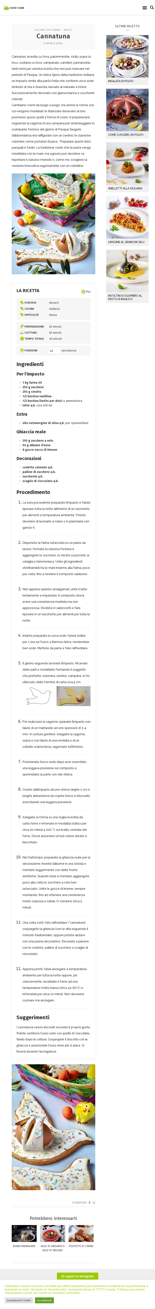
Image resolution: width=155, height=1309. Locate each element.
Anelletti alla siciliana (125, 188)
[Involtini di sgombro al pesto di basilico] (127, 271)
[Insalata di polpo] (127, 56)
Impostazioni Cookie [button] (19, 1300)
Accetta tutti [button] (44, 1300)
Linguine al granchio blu (126, 242)
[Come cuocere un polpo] (127, 110)
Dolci (68, 29)
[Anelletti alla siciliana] (127, 163)
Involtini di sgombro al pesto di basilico (125, 297)
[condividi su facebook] (90, 1203)
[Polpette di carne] (81, 1241)
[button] (144, 7)
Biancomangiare (24, 1246)
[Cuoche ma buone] (14, 8)
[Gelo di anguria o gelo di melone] (52, 1241)
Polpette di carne (81, 1246)
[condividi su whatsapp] (94, 1203)
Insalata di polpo (120, 81)
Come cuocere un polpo (125, 134)
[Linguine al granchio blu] (127, 217)
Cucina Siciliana (47, 29)
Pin (88, 292)
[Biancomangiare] (24, 1241)
